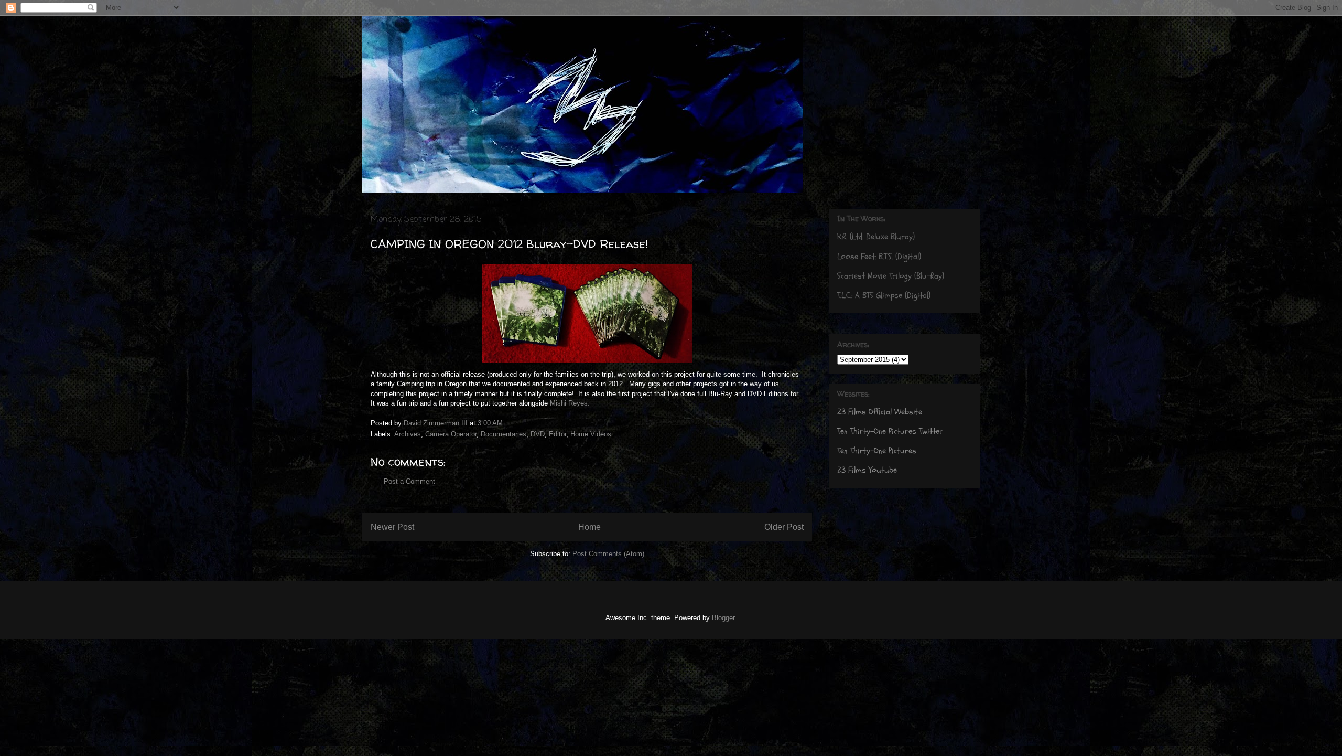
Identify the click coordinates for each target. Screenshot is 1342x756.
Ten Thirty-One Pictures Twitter (890, 431)
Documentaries (503, 434)
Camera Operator (451, 434)
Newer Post (392, 527)
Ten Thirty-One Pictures (876, 450)
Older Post (784, 527)
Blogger (723, 618)
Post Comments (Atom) (608, 554)
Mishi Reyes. (570, 403)
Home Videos (590, 434)
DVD (538, 434)
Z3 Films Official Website (879, 412)
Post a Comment (409, 481)
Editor (557, 434)
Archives (407, 434)
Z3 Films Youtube (867, 470)
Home (589, 527)
